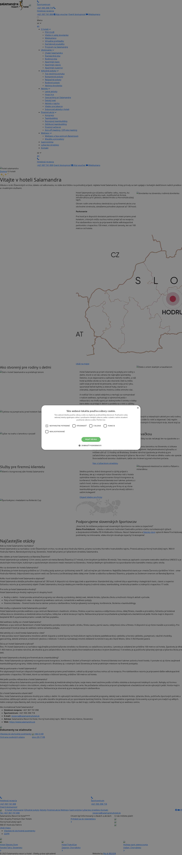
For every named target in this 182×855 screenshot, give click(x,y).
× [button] (138, 408)
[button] (90, 445)
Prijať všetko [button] (91, 439)
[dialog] (91, 427)
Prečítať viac (101, 420)
